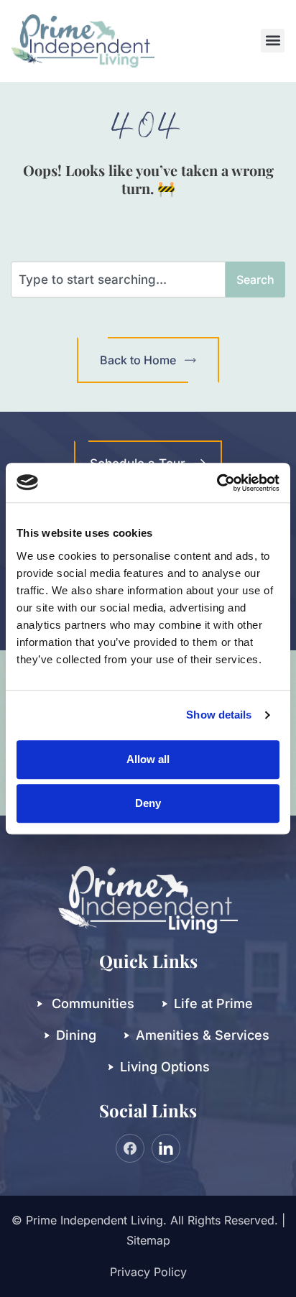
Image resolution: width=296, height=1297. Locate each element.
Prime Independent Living (94, 1220)
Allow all (148, 759)
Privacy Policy (148, 1272)
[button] (273, 40)
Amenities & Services (202, 1035)
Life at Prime (213, 1003)
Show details (218, 714)
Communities (93, 1003)
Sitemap (148, 1240)
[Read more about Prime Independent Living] (216, 483)
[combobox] (118, 279)
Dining (76, 1035)
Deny (148, 803)
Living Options (165, 1066)
